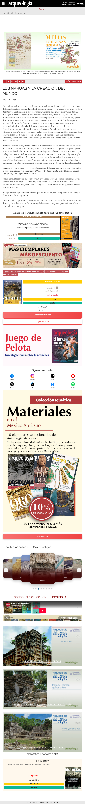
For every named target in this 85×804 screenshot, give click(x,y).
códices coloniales (10, 275)
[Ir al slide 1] (33, 588)
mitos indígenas (51, 271)
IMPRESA (34, 784)
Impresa (39, 234)
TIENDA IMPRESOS (68, 2)
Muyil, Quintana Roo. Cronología (42, 747)
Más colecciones (42, 536)
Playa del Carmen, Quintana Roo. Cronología (42, 704)
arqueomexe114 (9, 271)
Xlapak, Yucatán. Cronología (42, 661)
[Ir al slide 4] (41, 588)
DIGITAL (33, 788)
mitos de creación (24, 271)
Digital (39, 238)
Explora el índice (43, 321)
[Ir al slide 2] (36, 588)
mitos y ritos (63, 271)
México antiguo (73, 81)
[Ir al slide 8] (51, 588)
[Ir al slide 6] (46, 588)
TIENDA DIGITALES (68, 5)
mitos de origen (38, 271)
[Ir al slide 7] (49, 588)
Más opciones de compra (42, 315)
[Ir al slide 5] (43, 588)
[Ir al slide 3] (38, 588)
